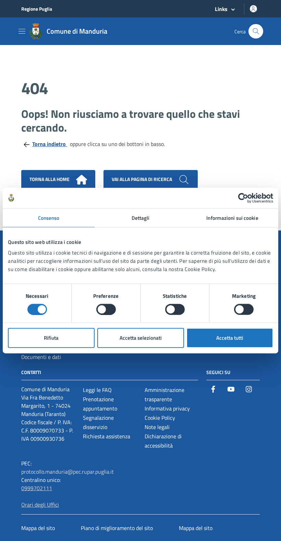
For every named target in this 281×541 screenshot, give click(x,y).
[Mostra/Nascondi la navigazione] (22, 31)
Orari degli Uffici (40, 504)
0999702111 (36, 488)
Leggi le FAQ (97, 390)
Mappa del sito (38, 528)
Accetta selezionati (141, 338)
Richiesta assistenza (106, 436)
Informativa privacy (167, 408)
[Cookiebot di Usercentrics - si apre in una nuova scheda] (243, 198)
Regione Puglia (36, 8)
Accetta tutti (229, 338)
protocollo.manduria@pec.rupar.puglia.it (67, 471)
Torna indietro (49, 144)
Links (221, 9)
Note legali (157, 427)
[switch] (106, 309)
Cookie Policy (160, 418)
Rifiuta (51, 338)
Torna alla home (50, 179)
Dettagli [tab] (141, 218)
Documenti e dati (41, 357)
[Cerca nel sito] (255, 31)
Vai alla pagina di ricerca (142, 179)
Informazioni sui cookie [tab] (232, 218)
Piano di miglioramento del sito (117, 528)
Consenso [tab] (49, 218)
